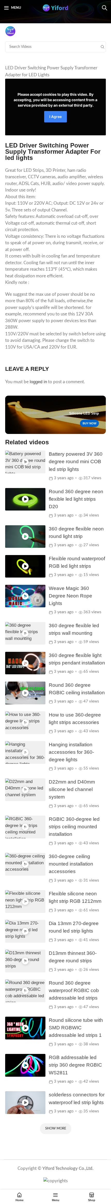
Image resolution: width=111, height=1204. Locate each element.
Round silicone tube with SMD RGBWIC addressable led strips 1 (76, 1027)
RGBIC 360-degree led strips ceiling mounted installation (74, 826)
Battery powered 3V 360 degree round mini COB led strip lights (75, 461)
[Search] (104, 8)
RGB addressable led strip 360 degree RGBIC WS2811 (75, 1065)
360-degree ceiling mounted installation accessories (71, 864)
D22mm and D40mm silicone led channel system (72, 789)
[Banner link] (55, 415)
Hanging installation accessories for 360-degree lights (71, 752)
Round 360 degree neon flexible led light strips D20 (76, 499)
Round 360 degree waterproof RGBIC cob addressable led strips (74, 990)
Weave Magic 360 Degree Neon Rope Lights (70, 596)
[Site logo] (55, 7)
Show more (55, 1128)
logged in (38, 381)
